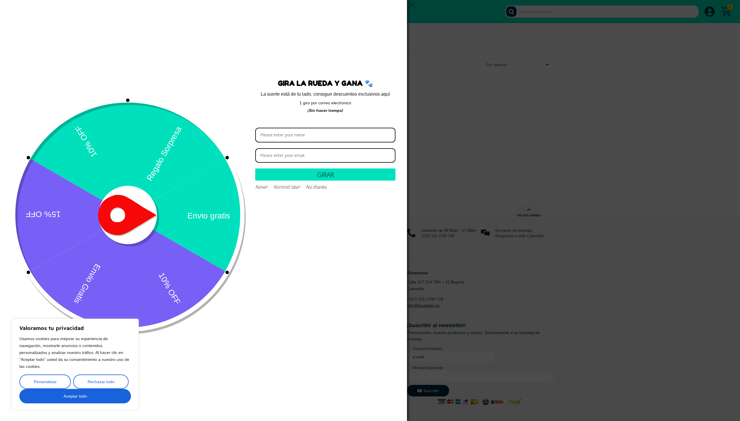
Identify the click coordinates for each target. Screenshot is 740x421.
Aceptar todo (75, 396)
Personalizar (45, 381)
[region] (75, 364)
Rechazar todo (101, 381)
